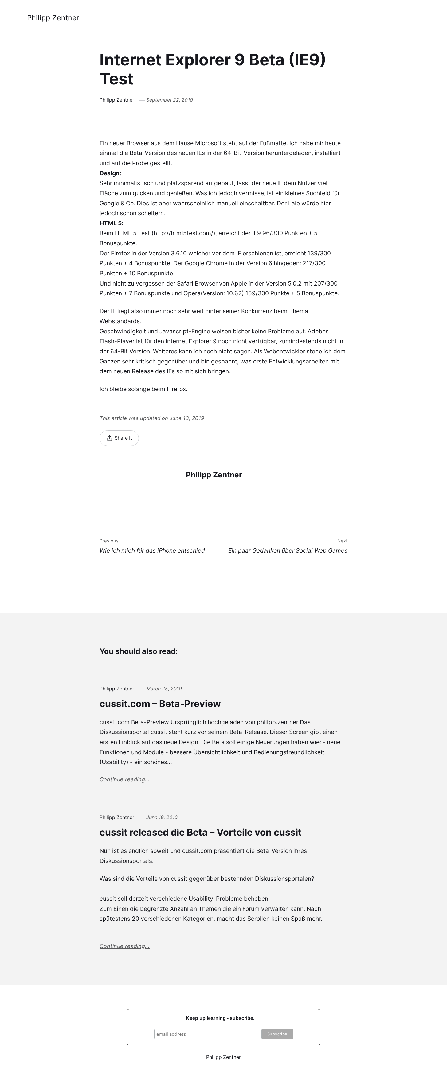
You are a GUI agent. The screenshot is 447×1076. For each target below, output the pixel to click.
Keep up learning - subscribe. (220, 1018)
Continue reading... (125, 779)
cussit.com (197, 850)
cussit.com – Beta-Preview (160, 703)
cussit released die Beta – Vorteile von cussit (201, 832)
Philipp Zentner (53, 17)
